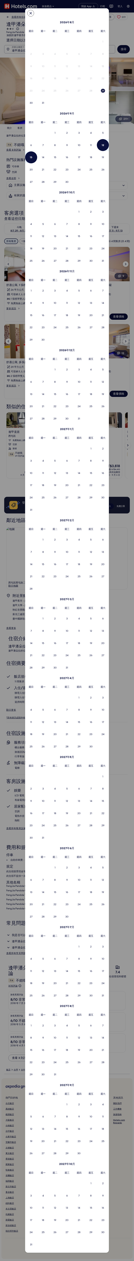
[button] (103, 42)
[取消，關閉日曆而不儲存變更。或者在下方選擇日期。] (31, 13)
